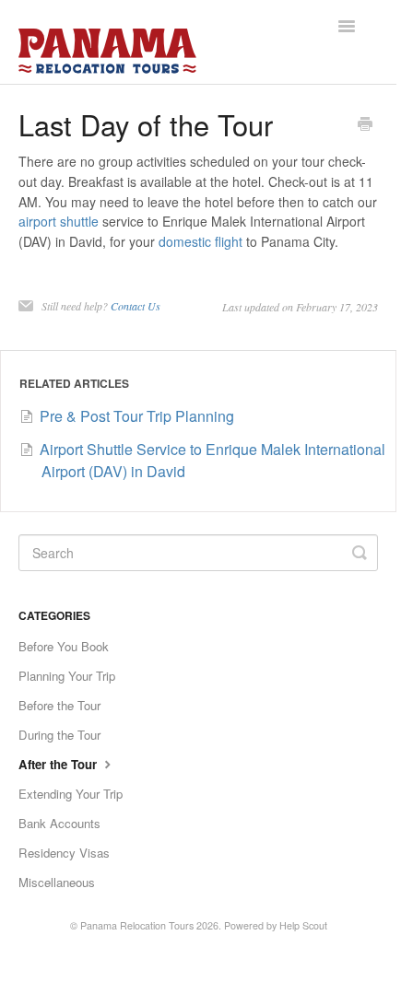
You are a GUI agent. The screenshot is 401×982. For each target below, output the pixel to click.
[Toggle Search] (359, 552)
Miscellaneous (56, 882)
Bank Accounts (59, 823)
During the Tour (59, 734)
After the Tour (59, 764)
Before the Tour (59, 705)
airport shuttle (58, 221)
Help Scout (303, 925)
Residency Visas (64, 852)
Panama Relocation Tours (137, 925)
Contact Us (135, 305)
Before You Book (63, 646)
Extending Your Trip (70, 793)
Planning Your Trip (66, 675)
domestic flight (200, 241)
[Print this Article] (365, 125)
